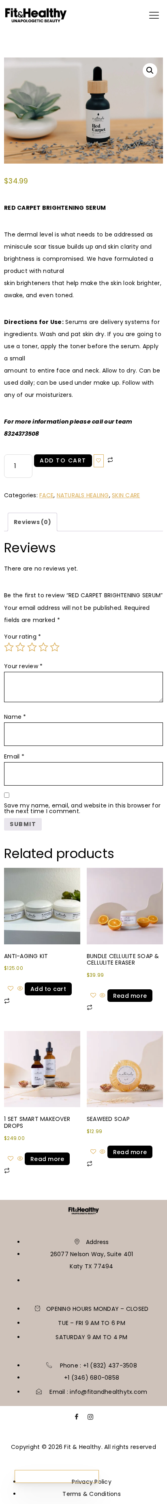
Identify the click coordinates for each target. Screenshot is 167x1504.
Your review (23, 666)
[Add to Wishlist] (99, 460)
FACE (46, 495)
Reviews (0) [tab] (32, 522)
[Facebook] (77, 1418)
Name (15, 717)
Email (14, 756)
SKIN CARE (126, 495)
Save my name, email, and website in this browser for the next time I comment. (82, 808)
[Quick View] (20, 989)
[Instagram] (90, 1418)
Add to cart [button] (48, 989)
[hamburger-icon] (154, 16)
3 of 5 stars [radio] (32, 647)
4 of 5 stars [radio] (43, 647)
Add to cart (63, 460)
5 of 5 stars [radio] (55, 647)
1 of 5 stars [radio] (9, 647)
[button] (150, 70)
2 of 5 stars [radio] (20, 647)
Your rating (22, 636)
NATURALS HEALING (83, 495)
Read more (130, 996)
